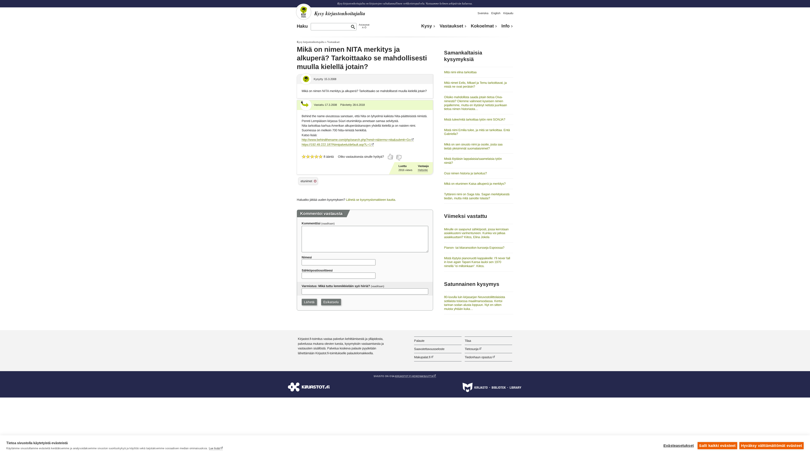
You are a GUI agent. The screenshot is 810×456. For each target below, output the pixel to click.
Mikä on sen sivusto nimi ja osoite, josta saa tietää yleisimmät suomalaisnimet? (473, 146)
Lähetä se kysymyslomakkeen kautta (370, 199)
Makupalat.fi (422, 357)
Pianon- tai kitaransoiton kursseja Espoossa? (474, 247)
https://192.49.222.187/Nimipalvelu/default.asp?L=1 (336, 144)
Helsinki (423, 170)
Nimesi (307, 257)
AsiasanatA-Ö (364, 26)
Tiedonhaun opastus (478, 357)
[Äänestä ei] (398, 157)
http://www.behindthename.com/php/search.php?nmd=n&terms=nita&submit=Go (356, 139)
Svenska (483, 13)
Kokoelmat (482, 25)
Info (505, 25)
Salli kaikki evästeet (717, 446)
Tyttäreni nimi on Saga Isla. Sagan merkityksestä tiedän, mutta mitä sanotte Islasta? (476, 196)
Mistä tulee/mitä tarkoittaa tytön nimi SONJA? (474, 119)
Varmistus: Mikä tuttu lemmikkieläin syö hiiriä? (336, 286)
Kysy (426, 25)
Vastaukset (451, 25)
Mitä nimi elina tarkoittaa (460, 72)
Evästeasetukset (678, 446)
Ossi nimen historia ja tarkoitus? (465, 173)
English (495, 13)
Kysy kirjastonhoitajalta (310, 42)
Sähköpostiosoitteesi (317, 270)
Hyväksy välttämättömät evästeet (771, 446)
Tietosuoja (471, 349)
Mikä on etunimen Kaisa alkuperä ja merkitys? (475, 183)
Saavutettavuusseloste (429, 349)
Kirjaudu (508, 13)
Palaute (419, 340)
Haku (302, 26)
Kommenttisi (311, 223)
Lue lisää (214, 448)
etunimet (306, 181)
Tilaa (468, 340)
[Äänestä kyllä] (390, 156)
